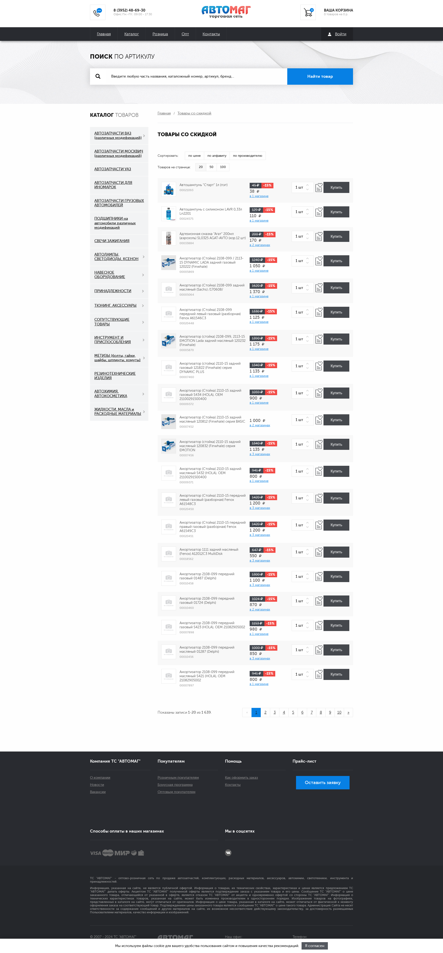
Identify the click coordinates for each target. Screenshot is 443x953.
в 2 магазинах (260, 245)
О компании (100, 777)
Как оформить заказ (241, 777)
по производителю (247, 155)
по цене (194, 155)
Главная (104, 34)
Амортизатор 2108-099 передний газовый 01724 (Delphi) (207, 601)
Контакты (211, 34)
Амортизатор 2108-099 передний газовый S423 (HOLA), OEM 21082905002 (212, 625)
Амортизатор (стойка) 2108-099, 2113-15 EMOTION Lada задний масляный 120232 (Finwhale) (212, 341)
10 (339, 712)
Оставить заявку (323, 782)
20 (201, 167)
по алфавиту (216, 155)
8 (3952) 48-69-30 (129, 10)
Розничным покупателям (178, 777)
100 (223, 167)
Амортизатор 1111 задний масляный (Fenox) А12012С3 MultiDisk (209, 552)
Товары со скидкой (194, 113)
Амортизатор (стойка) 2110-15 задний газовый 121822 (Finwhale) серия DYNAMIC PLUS (210, 368)
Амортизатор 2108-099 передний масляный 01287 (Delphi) (207, 650)
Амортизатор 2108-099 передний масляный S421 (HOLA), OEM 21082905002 (207, 676)
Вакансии (98, 792)
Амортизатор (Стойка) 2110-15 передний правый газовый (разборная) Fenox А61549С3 (213, 527)
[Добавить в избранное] (318, 187)
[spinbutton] (303, 187)
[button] (308, 185)
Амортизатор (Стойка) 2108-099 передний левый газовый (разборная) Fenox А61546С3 (210, 314)
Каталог (131, 34)
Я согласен (314, 946)
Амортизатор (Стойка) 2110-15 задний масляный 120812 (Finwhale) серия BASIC (212, 419)
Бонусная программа (175, 785)
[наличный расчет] (141, 853)
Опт (185, 34)
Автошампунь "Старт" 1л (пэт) (203, 185)
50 (211, 167)
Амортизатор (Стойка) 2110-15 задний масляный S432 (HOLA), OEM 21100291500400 (210, 473)
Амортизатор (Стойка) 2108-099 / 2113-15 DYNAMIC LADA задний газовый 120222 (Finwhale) (211, 262)
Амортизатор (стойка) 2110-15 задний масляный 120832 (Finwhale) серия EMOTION (210, 446)
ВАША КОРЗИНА (338, 10)
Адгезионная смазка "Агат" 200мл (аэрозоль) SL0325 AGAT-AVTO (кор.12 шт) (213, 236)
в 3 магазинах (260, 454)
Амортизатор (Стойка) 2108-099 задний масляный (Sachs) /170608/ (212, 287)
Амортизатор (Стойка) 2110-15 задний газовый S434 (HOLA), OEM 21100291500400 (210, 395)
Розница (160, 34)
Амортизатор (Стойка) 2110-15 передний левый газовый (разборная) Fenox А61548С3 (213, 500)
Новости (97, 785)
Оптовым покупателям (176, 792)
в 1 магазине (259, 196)
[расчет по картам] (95, 853)
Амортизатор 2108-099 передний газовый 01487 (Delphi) (207, 576)
